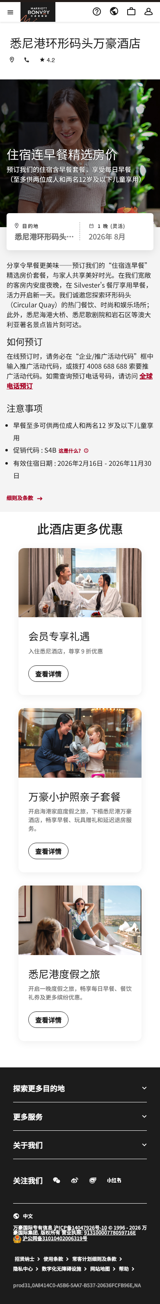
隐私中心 (23, 1268)
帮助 (124, 1268)
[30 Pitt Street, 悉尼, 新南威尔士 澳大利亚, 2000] (12, 60)
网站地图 (100, 1268)
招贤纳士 (24, 1258)
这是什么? (70, 450)
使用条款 (53, 1258)
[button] (80, 1215)
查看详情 (48, 674)
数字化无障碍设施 (61, 1268)
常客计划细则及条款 (94, 1258)
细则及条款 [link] (20, 498)
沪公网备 (32, 1237)
